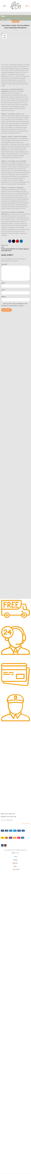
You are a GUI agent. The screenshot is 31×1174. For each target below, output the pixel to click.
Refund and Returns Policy (8, 741)
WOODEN (3, 764)
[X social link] (13, 241)
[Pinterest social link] (17, 241)
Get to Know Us (6, 730)
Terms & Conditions (6, 744)
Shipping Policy (5, 738)
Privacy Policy (4, 736)
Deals (2, 777)
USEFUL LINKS (5, 772)
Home (2, 19)
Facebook (3, 792)
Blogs (2, 785)
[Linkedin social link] (21, 241)
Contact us (4, 806)
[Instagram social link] (5, 845)
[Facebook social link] (9, 241)
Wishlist (3, 780)
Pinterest (3, 803)
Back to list (4, 245)
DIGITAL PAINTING (6, 759)
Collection (3, 774)
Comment (4, 264)
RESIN (2, 762)
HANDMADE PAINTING (7, 754)
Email (3, 290)
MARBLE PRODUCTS (6, 756)
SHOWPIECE (4, 767)
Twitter (3, 798)
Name (3, 283)
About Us (3, 733)
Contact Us (4, 746)
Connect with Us (6, 789)
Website (3, 296)
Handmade (8, 19)
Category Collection (8, 751)
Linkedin (3, 800)
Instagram (3, 795)
